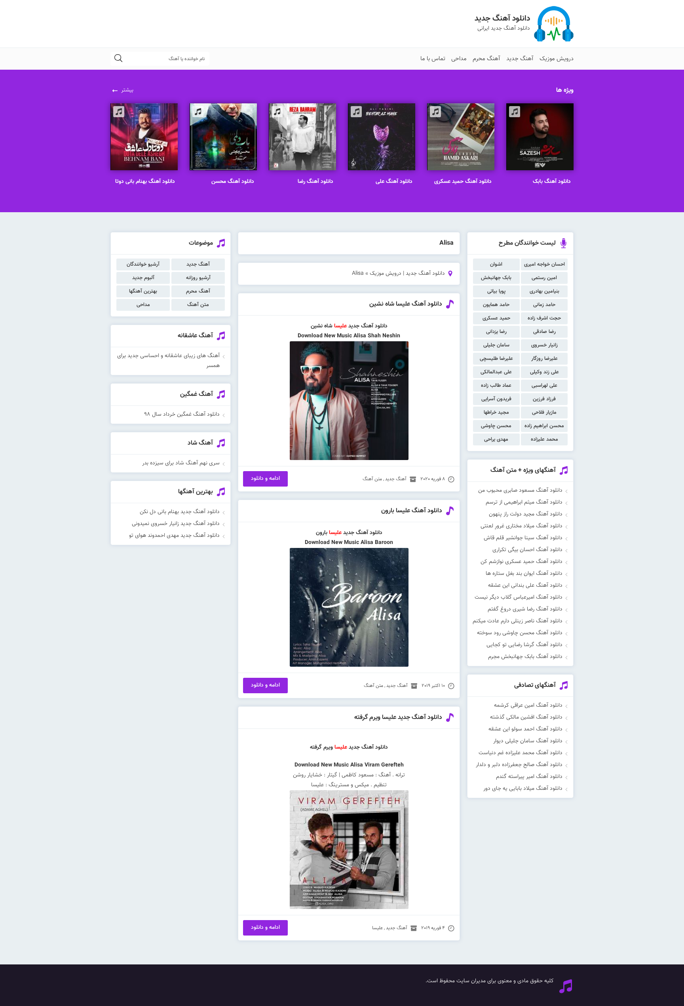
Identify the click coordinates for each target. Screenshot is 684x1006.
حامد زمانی (544, 305)
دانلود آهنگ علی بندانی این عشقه (525, 585)
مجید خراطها (496, 412)
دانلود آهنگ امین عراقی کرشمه (528, 705)
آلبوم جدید (143, 278)
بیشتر (127, 90)
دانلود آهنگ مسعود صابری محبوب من (520, 490)
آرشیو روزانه (198, 278)
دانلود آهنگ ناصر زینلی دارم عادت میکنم (517, 621)
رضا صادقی (544, 332)
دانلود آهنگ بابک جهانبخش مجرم (525, 656)
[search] (118, 59)
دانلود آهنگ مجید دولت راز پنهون (525, 514)
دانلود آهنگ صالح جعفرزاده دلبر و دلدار (519, 765)
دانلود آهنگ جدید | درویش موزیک (407, 273)
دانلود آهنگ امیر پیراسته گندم (529, 776)
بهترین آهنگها (143, 291)
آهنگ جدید (520, 58)
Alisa (359, 336)
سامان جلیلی (496, 345)
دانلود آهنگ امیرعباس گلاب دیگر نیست (518, 597)
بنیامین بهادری (544, 291)
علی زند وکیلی (544, 372)
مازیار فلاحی (544, 412)
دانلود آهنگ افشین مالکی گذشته (526, 717)
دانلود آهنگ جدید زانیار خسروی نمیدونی (176, 523)
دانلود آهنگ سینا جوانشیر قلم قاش (523, 538)
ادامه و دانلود (265, 478)
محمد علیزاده (544, 439)
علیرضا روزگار (544, 359)
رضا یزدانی (496, 332)
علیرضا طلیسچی (496, 359)
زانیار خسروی (544, 345)
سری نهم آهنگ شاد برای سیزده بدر (181, 463)
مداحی (459, 58)
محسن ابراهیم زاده (544, 426)
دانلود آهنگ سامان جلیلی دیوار (527, 741)
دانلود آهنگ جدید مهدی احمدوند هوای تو (174, 535)
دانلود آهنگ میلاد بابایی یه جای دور (522, 788)
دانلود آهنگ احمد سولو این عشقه (525, 729)
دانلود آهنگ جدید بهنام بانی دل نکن (180, 512)
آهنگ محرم (486, 58)
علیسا (335, 533)
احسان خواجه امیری (544, 264)
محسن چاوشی (496, 426)
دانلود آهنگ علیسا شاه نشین (405, 304)
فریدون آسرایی (496, 399)
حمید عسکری (496, 318)
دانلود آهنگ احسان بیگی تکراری (527, 550)
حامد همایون (496, 305)
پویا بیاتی (496, 291)
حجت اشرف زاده (544, 318)
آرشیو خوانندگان (143, 264)
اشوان (496, 264)
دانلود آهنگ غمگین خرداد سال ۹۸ (182, 414)
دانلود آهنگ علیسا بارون (411, 511)
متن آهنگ (372, 479)
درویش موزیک (557, 58)
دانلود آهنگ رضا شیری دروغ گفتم (525, 609)
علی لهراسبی (544, 386)
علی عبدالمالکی (496, 372)
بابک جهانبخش (496, 278)
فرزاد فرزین (544, 399)
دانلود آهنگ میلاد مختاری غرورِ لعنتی (521, 526)
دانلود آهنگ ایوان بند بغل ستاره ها (524, 573)
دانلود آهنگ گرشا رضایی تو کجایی (524, 645)
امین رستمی (544, 278)
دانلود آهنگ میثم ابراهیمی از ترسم (524, 502)
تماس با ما (432, 58)
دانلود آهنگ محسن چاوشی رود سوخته (519, 633)
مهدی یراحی (496, 439)
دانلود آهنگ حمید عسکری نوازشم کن (521, 561)
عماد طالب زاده (496, 386)
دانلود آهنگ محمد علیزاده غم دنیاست (520, 753)
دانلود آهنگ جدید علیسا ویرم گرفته (398, 718)
